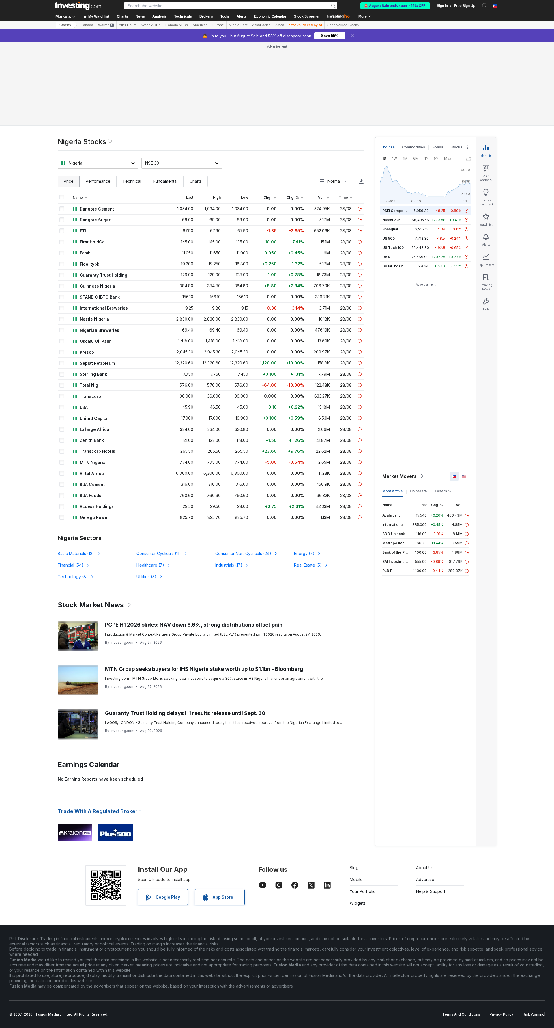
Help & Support (430, 891)
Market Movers (399, 476)
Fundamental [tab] (165, 181)
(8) (73, 576)
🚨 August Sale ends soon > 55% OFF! (395, 6)
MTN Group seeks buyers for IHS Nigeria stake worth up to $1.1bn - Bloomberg (204, 669)
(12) (76, 553)
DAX (386, 257)
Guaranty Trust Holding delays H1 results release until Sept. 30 (185, 713)
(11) (158, 553)
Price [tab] (69, 181)
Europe (218, 25)
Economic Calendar (270, 16)
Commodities (413, 147)
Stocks (65, 25)
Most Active (392, 491)
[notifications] (484, 5)
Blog (354, 867)
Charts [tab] (196, 181)
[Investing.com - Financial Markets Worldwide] (78, 6)
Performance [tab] (98, 181)
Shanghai (390, 229)
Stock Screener (307, 16)
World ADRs (150, 25)
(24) (243, 553)
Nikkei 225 (391, 220)
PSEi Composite (396, 210)
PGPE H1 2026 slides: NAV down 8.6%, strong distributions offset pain (193, 625)
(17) (228, 565)
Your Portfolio (363, 891)
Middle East (238, 25)
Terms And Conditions (461, 1014)
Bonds (437, 147)
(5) (308, 565)
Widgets (358, 903)
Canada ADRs (176, 25)
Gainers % (419, 491)
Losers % (443, 491)
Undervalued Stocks (343, 25)
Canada (87, 25)
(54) (70, 565)
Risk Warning (533, 1014)
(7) (304, 553)
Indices (388, 147)
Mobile (356, 879)
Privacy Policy (501, 1014)
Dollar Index (392, 266)
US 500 (388, 238)
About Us (424, 867)
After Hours (127, 25)
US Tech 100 (393, 247)
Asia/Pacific (261, 25)
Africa (279, 25)
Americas (200, 25)
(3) (146, 576)
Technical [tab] (132, 181)
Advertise (425, 879)
